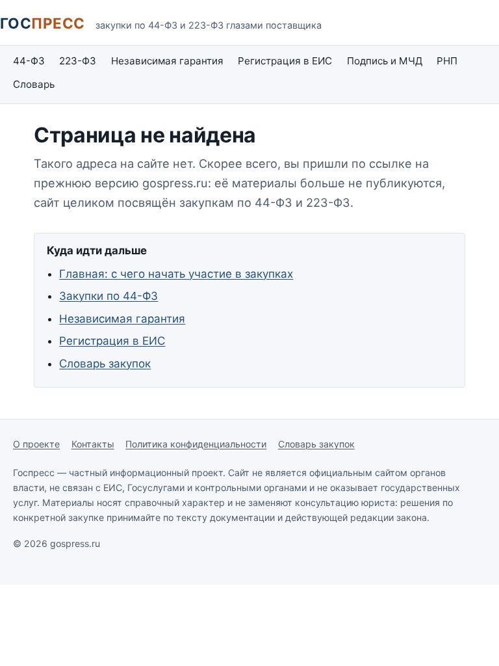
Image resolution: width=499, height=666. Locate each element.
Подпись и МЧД (384, 61)
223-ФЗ (77, 61)
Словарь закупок (105, 363)
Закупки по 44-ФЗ (108, 295)
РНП (447, 61)
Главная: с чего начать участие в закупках (176, 273)
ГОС (42, 23)
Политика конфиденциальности (195, 443)
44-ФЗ (29, 61)
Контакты (92, 443)
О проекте (36, 443)
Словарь (34, 84)
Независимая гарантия (167, 61)
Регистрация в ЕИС (285, 61)
